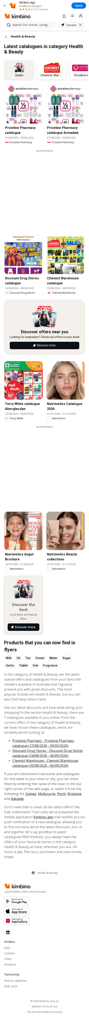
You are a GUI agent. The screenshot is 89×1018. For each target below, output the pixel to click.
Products (10, 964)
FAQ (7, 948)
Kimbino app (43, 817)
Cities (7, 959)
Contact (9, 953)
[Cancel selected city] (80, 25)
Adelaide (17, 798)
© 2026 (44, 1001)
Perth (61, 793)
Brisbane (74, 793)
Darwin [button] (71, 25)
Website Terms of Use (45, 1006)
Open (79, 5)
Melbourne (46, 793)
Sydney (30, 793)
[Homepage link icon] (33, 872)
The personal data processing (44, 1012)
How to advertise (15, 981)
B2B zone (10, 986)
